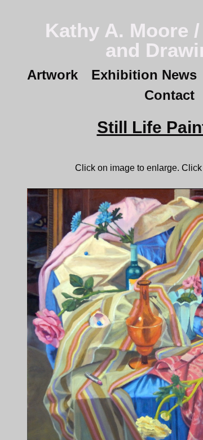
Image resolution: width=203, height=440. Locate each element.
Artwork (52, 74)
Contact (169, 95)
